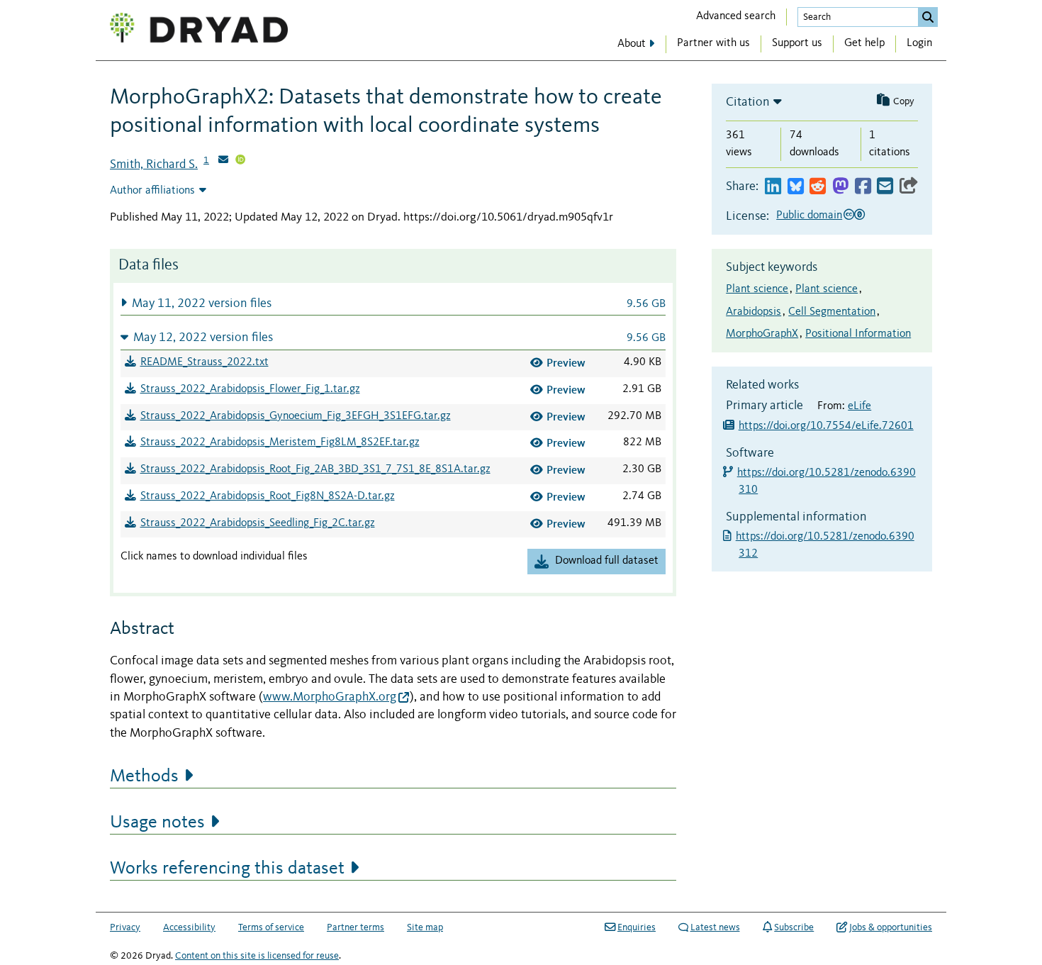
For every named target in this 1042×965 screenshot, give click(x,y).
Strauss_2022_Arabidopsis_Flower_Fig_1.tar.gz (250, 389)
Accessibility (189, 927)
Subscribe (794, 927)
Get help (864, 43)
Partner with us (713, 43)
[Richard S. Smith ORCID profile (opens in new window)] (240, 160)
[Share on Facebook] (863, 187)
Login (919, 43)
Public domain (809, 215)
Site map (425, 927)
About (631, 44)
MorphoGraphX (762, 334)
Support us (797, 43)
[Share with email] (885, 187)
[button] (393, 303)
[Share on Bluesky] (796, 187)
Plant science (757, 289)
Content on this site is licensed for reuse (257, 956)
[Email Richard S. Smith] (223, 160)
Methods (144, 776)
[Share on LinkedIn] (773, 187)
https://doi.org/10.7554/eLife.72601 (826, 426)
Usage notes (157, 822)
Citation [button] (748, 102)
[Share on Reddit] (817, 187)
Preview (566, 362)
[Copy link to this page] (909, 186)
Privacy (125, 927)
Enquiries (636, 927)
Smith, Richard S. (154, 164)
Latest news (715, 927)
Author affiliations (152, 190)
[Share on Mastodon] (840, 187)
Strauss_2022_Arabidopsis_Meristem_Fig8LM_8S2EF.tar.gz (280, 442)
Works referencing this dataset (227, 868)
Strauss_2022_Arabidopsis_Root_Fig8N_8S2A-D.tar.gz (267, 496)
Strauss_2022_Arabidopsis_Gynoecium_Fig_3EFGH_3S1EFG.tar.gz (295, 416)
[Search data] (928, 17)
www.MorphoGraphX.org (329, 697)
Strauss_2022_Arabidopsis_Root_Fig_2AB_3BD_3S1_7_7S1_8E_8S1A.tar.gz (315, 469)
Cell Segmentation (831, 312)
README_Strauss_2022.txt (204, 362)
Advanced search (735, 16)
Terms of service (271, 927)
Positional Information (858, 334)
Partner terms (355, 927)
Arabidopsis (753, 312)
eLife (859, 406)
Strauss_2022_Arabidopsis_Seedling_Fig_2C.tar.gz (257, 523)
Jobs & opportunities (890, 927)
